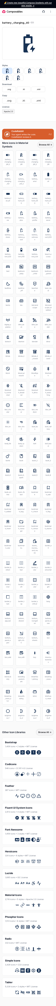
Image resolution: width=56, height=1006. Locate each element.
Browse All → (45, 144)
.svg (9, 89)
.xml (38, 89)
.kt (24, 89)
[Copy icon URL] (32, 22)
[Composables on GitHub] (43, 11)
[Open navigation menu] (50, 11)
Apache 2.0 (8, 111)
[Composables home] (12, 11)
